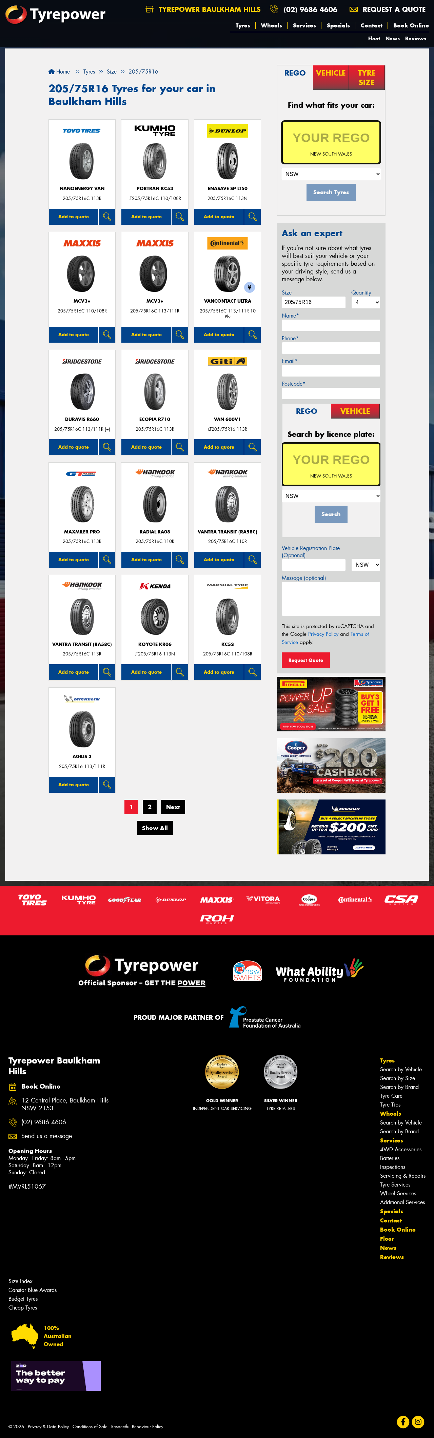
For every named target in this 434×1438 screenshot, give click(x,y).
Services (304, 25)
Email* (290, 361)
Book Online (411, 25)
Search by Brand (399, 1087)
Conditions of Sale (90, 1427)
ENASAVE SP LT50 (228, 188)
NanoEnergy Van (82, 188)
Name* (290, 315)
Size (287, 292)
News (393, 38)
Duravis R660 (82, 419)
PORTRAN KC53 (155, 188)
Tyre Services (395, 1184)
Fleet (374, 38)
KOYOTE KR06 (155, 644)
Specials (338, 25)
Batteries (389, 1158)
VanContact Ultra (227, 301)
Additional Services (402, 1202)
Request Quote (306, 660)
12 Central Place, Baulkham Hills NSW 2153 (64, 1104)
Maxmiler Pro (82, 532)
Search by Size (397, 1078)
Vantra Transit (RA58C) (227, 532)
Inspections (392, 1167)
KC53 (227, 644)
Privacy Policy (323, 634)
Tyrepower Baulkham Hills (208, 9)
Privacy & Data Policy (48, 1427)
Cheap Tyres (22, 1307)
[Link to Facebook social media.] (403, 1422)
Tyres (243, 25)
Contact (371, 25)
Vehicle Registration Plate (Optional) (311, 552)
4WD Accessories (400, 1149)
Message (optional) (304, 578)
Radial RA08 (155, 532)
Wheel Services (398, 1193)
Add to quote (73, 217)
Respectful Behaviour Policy (137, 1427)
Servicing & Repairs (403, 1175)
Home (62, 71)
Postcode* (293, 383)
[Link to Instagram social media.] (418, 1422)
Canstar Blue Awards (32, 1290)
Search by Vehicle (401, 1069)
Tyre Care (391, 1095)
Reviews (415, 38)
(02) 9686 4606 (310, 9)
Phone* (290, 338)
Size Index (20, 1281)
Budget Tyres (23, 1298)
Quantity (361, 292)
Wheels (271, 25)
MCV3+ (82, 301)
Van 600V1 (227, 419)
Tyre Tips (390, 1104)
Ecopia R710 (154, 419)
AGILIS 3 (82, 756)
